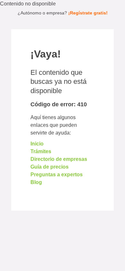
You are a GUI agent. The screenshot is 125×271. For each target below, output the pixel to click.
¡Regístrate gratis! (88, 12)
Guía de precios (49, 167)
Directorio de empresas (58, 159)
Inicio (37, 143)
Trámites (40, 151)
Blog (36, 182)
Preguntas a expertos (56, 174)
